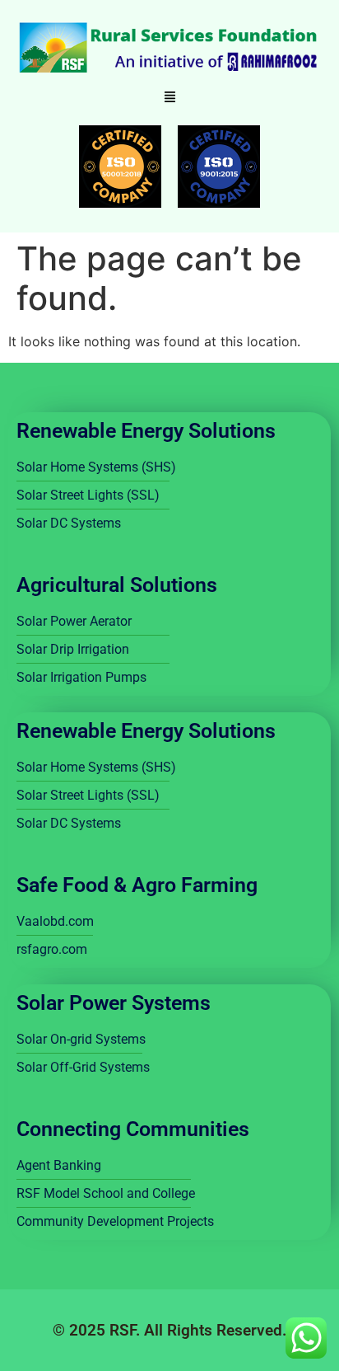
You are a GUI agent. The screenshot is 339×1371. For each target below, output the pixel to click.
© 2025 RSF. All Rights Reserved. (169, 1330)
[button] (169, 97)
